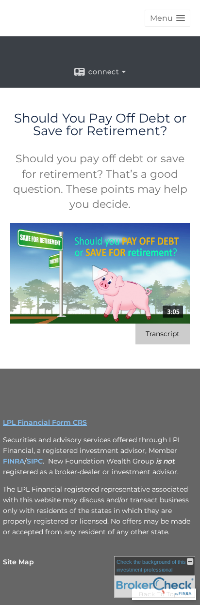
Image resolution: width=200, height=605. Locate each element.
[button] (167, 18)
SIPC (35, 461)
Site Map (18, 562)
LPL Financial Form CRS (45, 422)
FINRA (13, 461)
